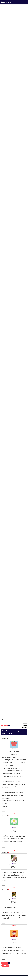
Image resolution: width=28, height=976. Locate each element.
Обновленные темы (7, 719)
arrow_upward (25, 973)
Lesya (14, 813)
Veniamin (14, 925)
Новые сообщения (16, 719)
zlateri (14, 736)
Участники (24, 719)
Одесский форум (6, 2)
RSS (25, 721)
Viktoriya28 (14, 850)
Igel (14, 887)
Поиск (22, 721)
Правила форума (16, 721)
